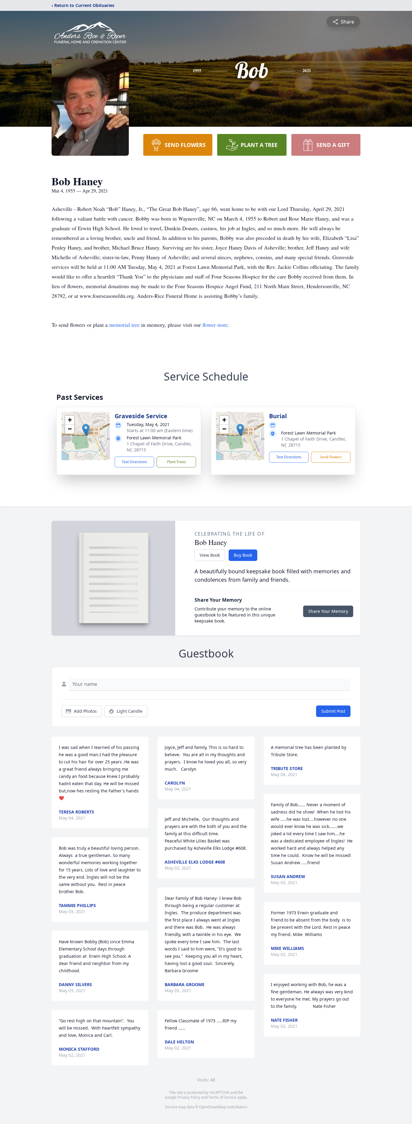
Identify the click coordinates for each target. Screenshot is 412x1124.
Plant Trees (176, 461)
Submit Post (333, 711)
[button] (86, 430)
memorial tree (124, 324)
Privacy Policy (189, 1097)
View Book (210, 555)
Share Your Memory (328, 611)
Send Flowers (331, 457)
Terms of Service (222, 1097)
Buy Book (243, 555)
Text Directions (134, 461)
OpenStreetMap (212, 1107)
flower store (215, 324)
